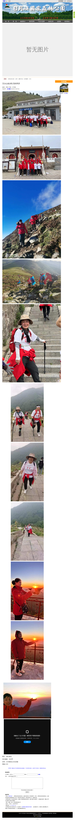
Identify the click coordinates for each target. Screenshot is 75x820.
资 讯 (15, 21)
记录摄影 (26, 78)
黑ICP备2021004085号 (37, 814)
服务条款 (10, 796)
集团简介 (23, 21)
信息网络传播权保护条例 (26, 806)
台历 (65, 1)
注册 (9, 1)
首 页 (7, 21)
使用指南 (69, 1)
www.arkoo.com (13, 805)
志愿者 (59, 21)
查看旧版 (54, 813)
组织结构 (31, 21)
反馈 (37, 818)
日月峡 (9, 89)
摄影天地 (21, 78)
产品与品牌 (41, 21)
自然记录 (50, 21)
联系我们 (67, 21)
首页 (16, 78)
